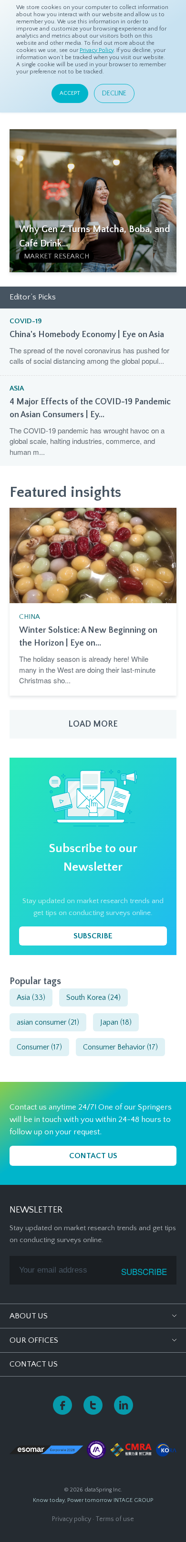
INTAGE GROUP (133, 1500)
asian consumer (48, 1022)
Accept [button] (70, 93)
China (29, 617)
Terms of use (114, 1519)
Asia (17, 388)
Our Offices (34, 1340)
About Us (29, 1316)
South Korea (93, 997)
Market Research (56, 256)
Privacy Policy (97, 50)
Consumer (39, 1047)
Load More (93, 724)
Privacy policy (71, 1519)
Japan (116, 1022)
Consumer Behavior (120, 1047)
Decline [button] (114, 93)
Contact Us (34, 1364)
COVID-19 (26, 321)
